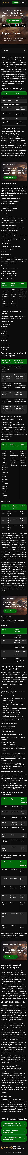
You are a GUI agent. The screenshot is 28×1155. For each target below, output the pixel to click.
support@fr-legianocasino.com (18, 1147)
